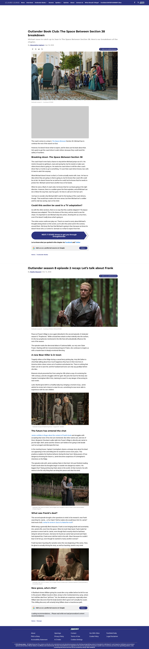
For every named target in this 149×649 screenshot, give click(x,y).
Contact (73, 633)
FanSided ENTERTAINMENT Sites (111, 2)
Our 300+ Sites (94, 633)
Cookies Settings (76, 639)
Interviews (29, 2)
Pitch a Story (35, 636)
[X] (138, 2)
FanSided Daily (111, 633)
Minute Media (22, 644)
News (23, 2)
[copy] (42, 49)
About (72, 2)
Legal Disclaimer (112, 636)
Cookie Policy (94, 636)
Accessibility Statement (39, 639)
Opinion (66, 2)
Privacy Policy (59, 636)
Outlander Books (40, 2)
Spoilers (57, 2)
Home (33, 254)
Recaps (39, 621)
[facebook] (134, 2)
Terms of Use (75, 636)
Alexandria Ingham (37, 45)
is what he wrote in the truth (57, 522)
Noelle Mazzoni (35, 272)
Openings (57, 633)
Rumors (51, 2)
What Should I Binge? (92, 2)
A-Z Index (57, 639)
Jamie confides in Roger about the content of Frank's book (51, 435)
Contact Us (79, 2)
